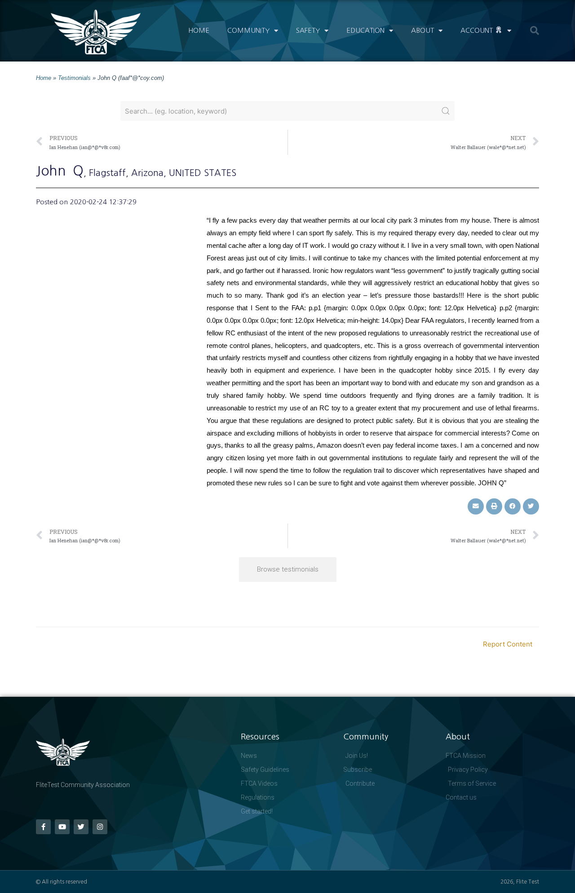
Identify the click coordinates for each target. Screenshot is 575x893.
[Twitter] (81, 826)
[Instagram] (100, 826)
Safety (308, 30)
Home (198, 30)
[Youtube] (62, 826)
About (422, 30)
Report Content (507, 644)
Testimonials (74, 78)
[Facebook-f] (43, 826)
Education (365, 30)
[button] (535, 31)
